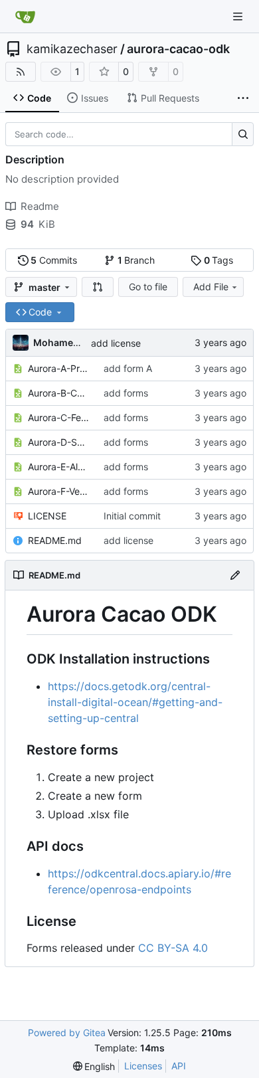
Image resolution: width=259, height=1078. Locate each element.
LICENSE (47, 515)
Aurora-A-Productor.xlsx (59, 368)
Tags (219, 260)
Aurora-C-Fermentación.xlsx (59, 417)
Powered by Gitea (67, 1032)
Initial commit (132, 515)
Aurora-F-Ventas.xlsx (59, 491)
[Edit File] (235, 575)
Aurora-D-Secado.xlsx (59, 442)
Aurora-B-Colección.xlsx (59, 393)
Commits (54, 260)
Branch (136, 260)
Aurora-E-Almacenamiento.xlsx (59, 466)
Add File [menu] (210, 286)
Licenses (143, 1065)
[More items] (243, 98)
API (178, 1065)
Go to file (148, 286)
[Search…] (243, 134)
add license (116, 343)
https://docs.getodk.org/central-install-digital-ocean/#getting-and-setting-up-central (135, 702)
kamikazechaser (72, 49)
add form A (128, 368)
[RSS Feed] (20, 72)
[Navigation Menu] (239, 16)
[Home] (25, 17)
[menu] (94, 1066)
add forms (126, 393)
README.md (55, 540)
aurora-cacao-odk (178, 49)
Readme (40, 206)
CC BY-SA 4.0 (173, 947)
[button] (98, 287)
